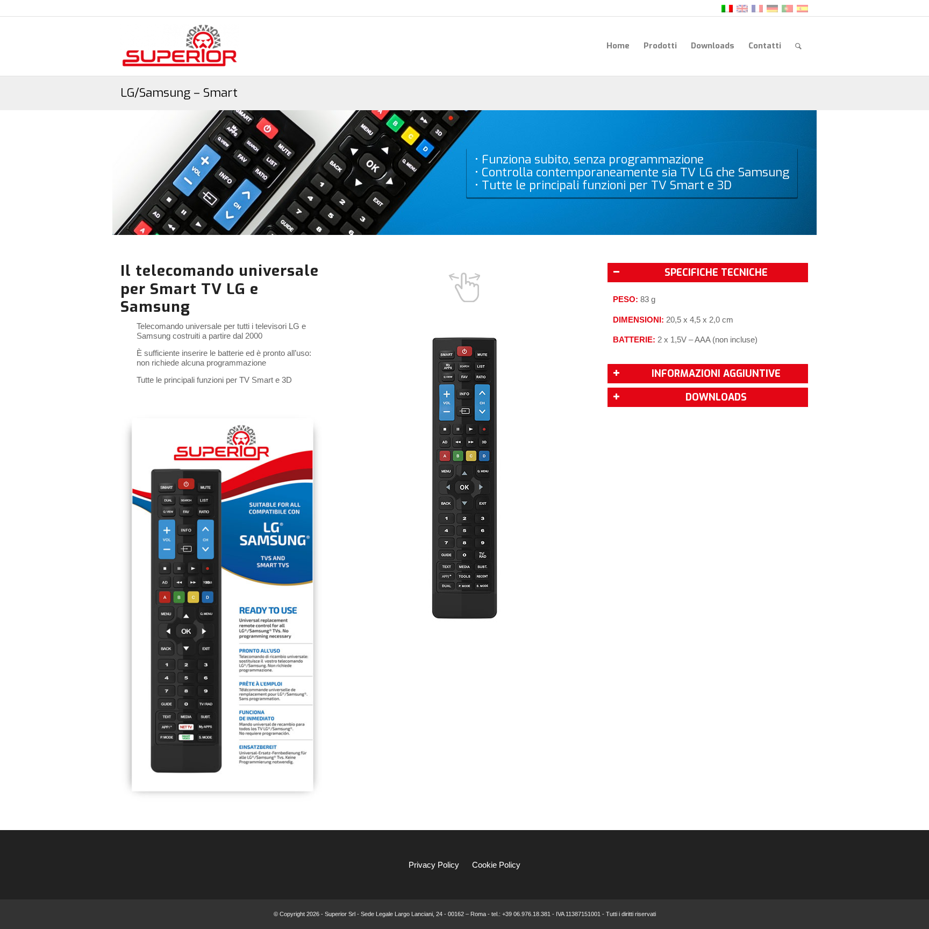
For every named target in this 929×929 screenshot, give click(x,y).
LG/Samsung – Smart (179, 93)
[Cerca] (798, 46)
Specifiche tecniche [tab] (716, 272)
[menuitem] (618, 46)
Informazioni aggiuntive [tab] (716, 373)
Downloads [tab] (716, 397)
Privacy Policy (434, 864)
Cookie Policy (496, 864)
